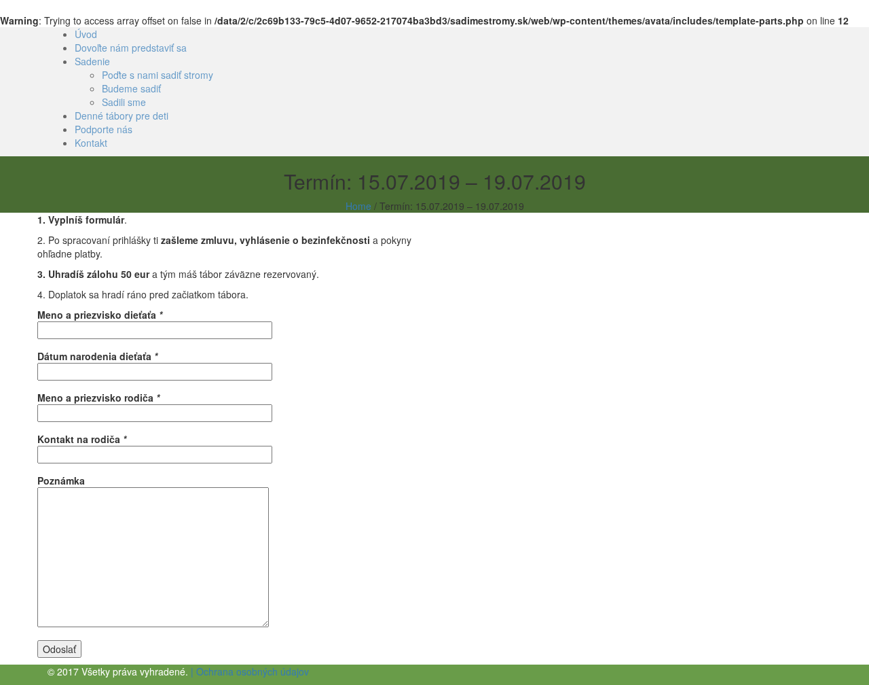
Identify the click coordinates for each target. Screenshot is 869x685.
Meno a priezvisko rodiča (98, 397)
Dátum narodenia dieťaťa (97, 356)
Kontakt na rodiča (81, 439)
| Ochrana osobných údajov (250, 671)
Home (358, 206)
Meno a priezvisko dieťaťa (99, 314)
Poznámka (61, 480)
